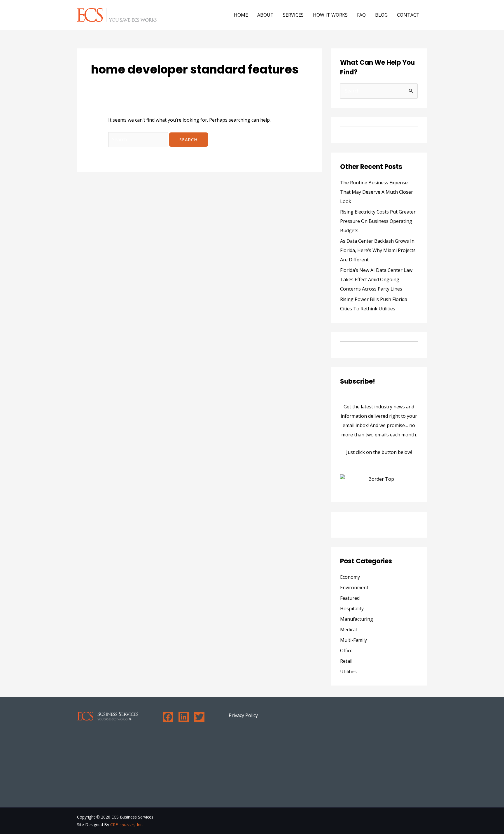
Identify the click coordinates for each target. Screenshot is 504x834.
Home (241, 15)
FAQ (361, 15)
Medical (348, 629)
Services (293, 15)
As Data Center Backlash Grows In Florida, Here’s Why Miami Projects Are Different (378, 250)
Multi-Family (353, 640)
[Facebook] (168, 717)
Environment (354, 587)
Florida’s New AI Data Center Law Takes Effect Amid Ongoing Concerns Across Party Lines (376, 279)
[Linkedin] (183, 717)
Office (346, 650)
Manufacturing (356, 619)
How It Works (330, 15)
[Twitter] (199, 717)
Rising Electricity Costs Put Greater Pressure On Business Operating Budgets (378, 221)
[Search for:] (138, 139)
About (265, 15)
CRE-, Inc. (126, 824)
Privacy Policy (243, 715)
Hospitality (352, 608)
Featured (350, 598)
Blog (381, 15)
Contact (408, 15)
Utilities (348, 671)
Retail (346, 661)
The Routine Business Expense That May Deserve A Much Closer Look (376, 191)
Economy (350, 577)
